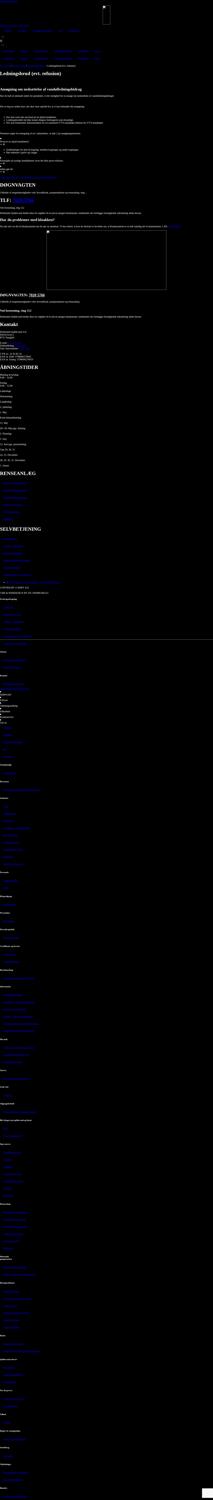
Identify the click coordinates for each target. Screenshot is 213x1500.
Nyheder (7, 30)
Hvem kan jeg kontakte (14, 1009)
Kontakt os (74, 30)
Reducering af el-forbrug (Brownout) (21, 790)
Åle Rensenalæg (11, 512)
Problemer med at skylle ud (16, 1313)
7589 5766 (24, 348)
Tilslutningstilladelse (13, 1375)
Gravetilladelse (10, 1406)
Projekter (22, 30)
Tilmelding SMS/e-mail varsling (18, 1047)
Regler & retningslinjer (14, 1439)
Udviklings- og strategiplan (16, 828)
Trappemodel (9, 1382)
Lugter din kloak (11, 1320)
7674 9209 (20, 345)
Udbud (6, 1422)
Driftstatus (8, 519)
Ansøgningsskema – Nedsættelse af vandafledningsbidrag (28, 177)
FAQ (5, 1128)
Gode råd (7, 1095)
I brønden (8, 1167)
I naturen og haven (12, 1174)
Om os (97, 51)
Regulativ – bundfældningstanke (19, 1002)
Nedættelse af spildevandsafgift (18, 1031)
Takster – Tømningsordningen (18, 1016)
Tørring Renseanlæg (13, 504)
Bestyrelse (8, 820)
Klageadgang (9, 904)
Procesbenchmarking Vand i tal (18, 978)
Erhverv (24, 51)
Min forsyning (10, 538)
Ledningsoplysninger (13, 1398)
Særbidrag (8, 1456)
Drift (6, 887)
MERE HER (174, 226)
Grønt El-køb (9, 954)
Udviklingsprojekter (43, 30)
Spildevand (8, 51)
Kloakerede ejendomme (15, 1496)
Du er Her (5, 65)
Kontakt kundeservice (14, 684)
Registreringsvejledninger (15, 1472)
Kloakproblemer (11, 1291)
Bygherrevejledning (13, 1479)
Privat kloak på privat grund (17, 1298)
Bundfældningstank (12, 995)
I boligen (7, 1159)
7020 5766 (23, 200)
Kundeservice (41, 51)
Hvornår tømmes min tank (16, 1054)
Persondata (8, 921)
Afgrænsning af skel (13, 1181)
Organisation (9, 813)
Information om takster (14, 660)
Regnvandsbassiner (12, 1135)
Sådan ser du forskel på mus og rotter (21, 1351)
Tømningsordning (63, 51)
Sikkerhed (83, 51)
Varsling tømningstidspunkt (16, 560)
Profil (6, 806)
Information (9, 1367)
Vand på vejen (10, 1305)
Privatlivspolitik (11, 937)
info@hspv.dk (15, 343)
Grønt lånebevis (11, 961)
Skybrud (7, 1188)
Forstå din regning (12, 614)
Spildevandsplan (11, 842)
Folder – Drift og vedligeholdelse (19, 1274)
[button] (2, 37)
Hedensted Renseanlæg (14, 490)
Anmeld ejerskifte (12, 567)
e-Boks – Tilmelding (13, 546)
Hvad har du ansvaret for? (16, 1078)
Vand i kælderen (11, 1327)
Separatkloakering (12, 1152)
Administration (10, 880)
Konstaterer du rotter (13, 1344)
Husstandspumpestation (14, 1267)
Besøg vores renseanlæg (15, 483)
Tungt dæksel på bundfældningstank (21, 1023)
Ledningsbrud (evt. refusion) (17, 574)
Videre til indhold (8, 1)
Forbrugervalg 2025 (13, 849)
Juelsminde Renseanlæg (15, 497)
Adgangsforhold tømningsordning (19, 1112)
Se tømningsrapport (12, 553)
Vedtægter (8, 856)
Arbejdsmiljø (9, 773)
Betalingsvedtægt (11, 667)
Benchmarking (10, 835)
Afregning (8, 607)
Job (60, 30)
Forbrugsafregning (36, 65)
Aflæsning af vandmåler (15, 643)
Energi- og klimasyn (13, 864)
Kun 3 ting (8, 1195)
